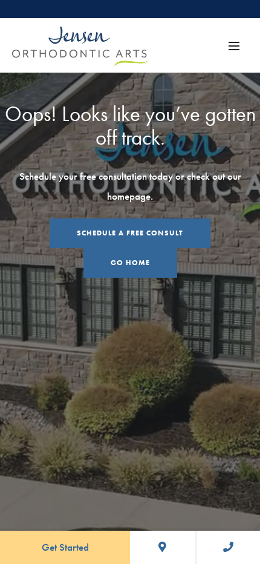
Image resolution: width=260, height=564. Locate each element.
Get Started (65, 547)
